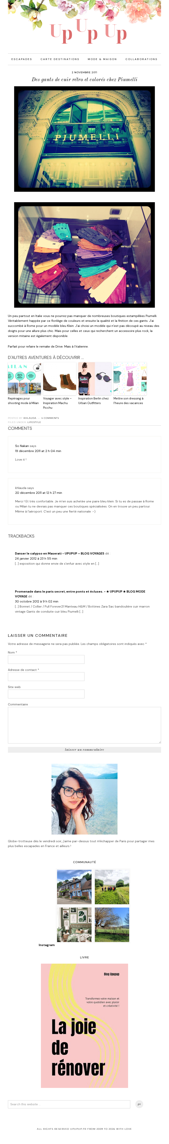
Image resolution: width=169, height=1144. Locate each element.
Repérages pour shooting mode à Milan (23, 401)
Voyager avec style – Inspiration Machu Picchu (57, 403)
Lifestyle (34, 422)
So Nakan (22, 446)
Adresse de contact (23, 670)
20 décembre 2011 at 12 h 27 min (38, 493)
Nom (12, 652)
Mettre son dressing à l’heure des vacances (128, 401)
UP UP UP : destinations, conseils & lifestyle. (84, 22)
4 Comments (50, 418)
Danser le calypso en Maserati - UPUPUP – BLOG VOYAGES (59, 553)
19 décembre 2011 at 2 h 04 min (38, 451)
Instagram (47, 945)
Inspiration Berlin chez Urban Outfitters (93, 401)
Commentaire (18, 704)
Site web (14, 687)
